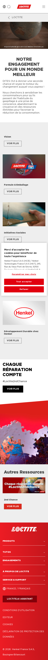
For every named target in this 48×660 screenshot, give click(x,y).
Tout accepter (24, 282)
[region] (24, 269)
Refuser (24, 289)
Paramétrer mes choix (24, 274)
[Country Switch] (4, 6)
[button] (24, 541)
